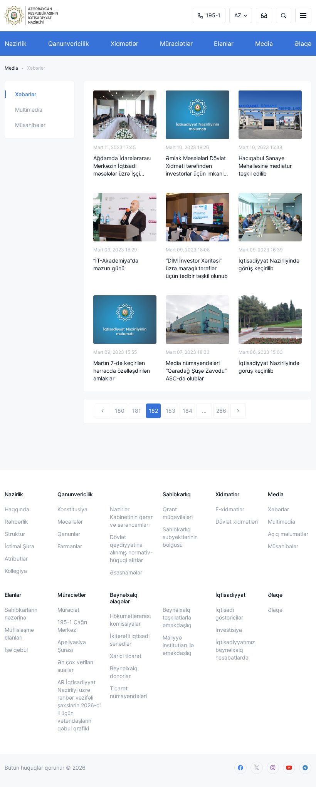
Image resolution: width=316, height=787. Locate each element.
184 (187, 410)
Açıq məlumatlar (288, 534)
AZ (237, 15)
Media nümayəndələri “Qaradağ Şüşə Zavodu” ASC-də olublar (196, 371)
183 (170, 410)
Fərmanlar (69, 546)
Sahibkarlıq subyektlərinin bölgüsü (180, 537)
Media (264, 43)
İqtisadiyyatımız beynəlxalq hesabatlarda (235, 650)
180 (119, 410)
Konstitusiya (72, 509)
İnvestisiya (228, 629)
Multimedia (28, 109)
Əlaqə (302, 43)
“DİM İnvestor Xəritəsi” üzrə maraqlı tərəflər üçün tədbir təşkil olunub (197, 268)
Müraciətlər (176, 43)
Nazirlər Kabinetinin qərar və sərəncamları (131, 517)
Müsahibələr (30, 125)
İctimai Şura (19, 546)
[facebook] (240, 768)
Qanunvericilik (68, 43)
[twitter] (256, 768)
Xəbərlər (25, 94)
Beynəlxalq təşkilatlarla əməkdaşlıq (177, 617)
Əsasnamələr (126, 572)
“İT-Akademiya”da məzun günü (115, 264)
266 (221, 410)
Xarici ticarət (125, 656)
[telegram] (305, 768)
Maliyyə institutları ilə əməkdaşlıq (178, 645)
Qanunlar (68, 534)
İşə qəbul (16, 649)
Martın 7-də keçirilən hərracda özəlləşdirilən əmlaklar (121, 371)
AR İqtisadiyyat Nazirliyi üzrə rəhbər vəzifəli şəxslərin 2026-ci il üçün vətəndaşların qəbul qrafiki (79, 705)
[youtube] (289, 768)
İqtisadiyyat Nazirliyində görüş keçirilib (269, 264)
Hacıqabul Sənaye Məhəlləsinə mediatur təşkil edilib (265, 166)
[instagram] (273, 768)
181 (136, 410)
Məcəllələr (70, 521)
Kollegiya (16, 571)
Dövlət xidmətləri (236, 521)
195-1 (213, 15)
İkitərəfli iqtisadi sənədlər (130, 640)
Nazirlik (16, 43)
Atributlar (16, 558)
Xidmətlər (124, 43)
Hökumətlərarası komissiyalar (130, 620)
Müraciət (68, 609)
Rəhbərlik (16, 521)
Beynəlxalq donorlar (124, 672)
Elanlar (224, 43)
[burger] (303, 15)
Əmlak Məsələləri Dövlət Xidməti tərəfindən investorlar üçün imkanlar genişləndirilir (197, 166)
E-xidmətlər (229, 509)
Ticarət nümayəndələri (128, 692)
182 (153, 410)
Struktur (15, 534)
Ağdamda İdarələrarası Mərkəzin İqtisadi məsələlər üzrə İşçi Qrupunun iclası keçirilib (123, 166)
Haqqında (17, 509)
